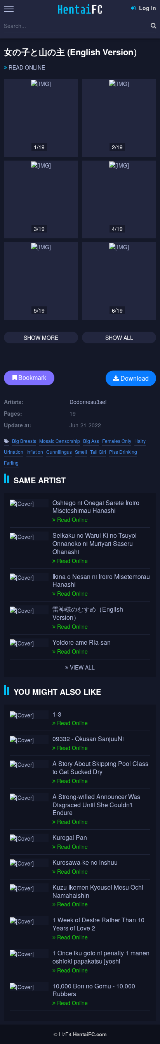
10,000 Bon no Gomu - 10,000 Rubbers (93, 990)
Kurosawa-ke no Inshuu (85, 863)
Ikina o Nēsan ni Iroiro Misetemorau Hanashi (101, 581)
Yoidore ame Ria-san (81, 642)
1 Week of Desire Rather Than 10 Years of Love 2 (98, 924)
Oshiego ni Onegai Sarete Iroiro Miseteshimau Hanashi (95, 507)
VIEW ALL (81, 667)
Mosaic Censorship (59, 440)
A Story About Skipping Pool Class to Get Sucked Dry (100, 768)
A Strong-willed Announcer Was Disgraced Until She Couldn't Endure (96, 805)
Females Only (116, 440)
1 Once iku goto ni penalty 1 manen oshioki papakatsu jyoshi (101, 957)
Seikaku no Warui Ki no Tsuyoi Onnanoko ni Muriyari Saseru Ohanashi (94, 544)
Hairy (140, 440)
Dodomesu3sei (88, 402)
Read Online (26, 67)
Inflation (34, 451)
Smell (81, 451)
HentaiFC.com (90, 1034)
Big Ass (91, 440)
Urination (13, 451)
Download (134, 378)
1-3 (56, 714)
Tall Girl (98, 451)
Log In (146, 8)
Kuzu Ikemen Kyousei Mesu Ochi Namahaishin (97, 891)
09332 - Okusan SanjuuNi (88, 739)
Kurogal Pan (69, 838)
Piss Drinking (123, 451)
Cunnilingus (59, 451)
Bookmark (31, 377)
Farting (11, 462)
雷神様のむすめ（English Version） (87, 613)
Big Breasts (24, 440)
